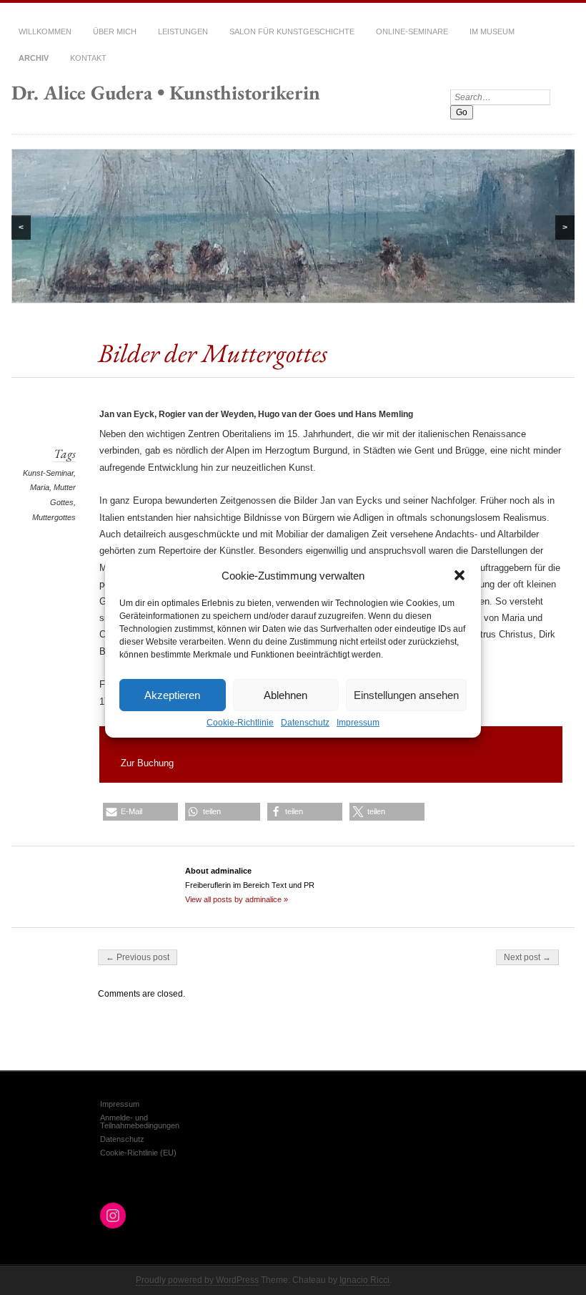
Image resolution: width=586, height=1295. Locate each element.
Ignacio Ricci (364, 1280)
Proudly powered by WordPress (197, 1280)
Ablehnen (285, 694)
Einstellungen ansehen (406, 694)
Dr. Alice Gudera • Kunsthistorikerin (165, 92)
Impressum (358, 723)
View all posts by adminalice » (236, 899)
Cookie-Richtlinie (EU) (138, 1152)
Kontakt (88, 58)
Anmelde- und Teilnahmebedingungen (139, 1121)
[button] (459, 575)
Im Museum (492, 31)
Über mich (114, 31)
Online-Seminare (412, 31)
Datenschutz (305, 723)
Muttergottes (54, 517)
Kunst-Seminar (48, 473)
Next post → (527, 957)
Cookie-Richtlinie (240, 723)
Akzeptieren (172, 694)
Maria (39, 487)
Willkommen (45, 31)
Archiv (34, 58)
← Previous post (137, 957)
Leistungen (183, 31)
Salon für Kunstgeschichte (291, 31)
